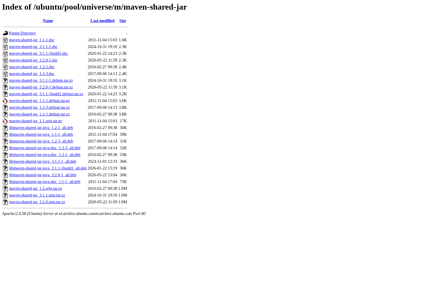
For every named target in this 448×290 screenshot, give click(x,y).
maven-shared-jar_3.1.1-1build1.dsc (38, 53)
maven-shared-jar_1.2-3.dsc (31, 73)
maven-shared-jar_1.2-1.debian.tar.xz (39, 114)
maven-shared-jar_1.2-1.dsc (31, 67)
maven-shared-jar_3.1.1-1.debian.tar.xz (41, 80)
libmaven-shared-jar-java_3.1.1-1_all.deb (42, 161)
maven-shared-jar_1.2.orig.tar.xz (35, 188)
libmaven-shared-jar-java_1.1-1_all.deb (41, 134)
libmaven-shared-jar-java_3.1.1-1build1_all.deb (48, 168)
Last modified (102, 20)
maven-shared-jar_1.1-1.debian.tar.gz (39, 100)
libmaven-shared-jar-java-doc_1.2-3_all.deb (44, 148)
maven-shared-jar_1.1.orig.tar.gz (35, 121)
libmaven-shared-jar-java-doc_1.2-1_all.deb (44, 154)
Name (48, 20)
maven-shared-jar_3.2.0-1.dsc (33, 60)
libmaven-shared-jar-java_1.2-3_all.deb (41, 141)
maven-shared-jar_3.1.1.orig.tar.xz (37, 195)
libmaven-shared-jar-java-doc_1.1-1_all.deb (44, 181)
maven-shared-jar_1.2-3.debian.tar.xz (39, 107)
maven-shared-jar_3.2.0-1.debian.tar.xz (41, 87)
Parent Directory (22, 33)
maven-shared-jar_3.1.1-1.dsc (33, 46)
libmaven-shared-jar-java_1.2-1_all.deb (41, 127)
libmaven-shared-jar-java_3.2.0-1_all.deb (42, 175)
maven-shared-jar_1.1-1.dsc (31, 40)
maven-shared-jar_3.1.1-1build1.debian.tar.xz (46, 94)
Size (122, 20)
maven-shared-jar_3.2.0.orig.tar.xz (37, 202)
